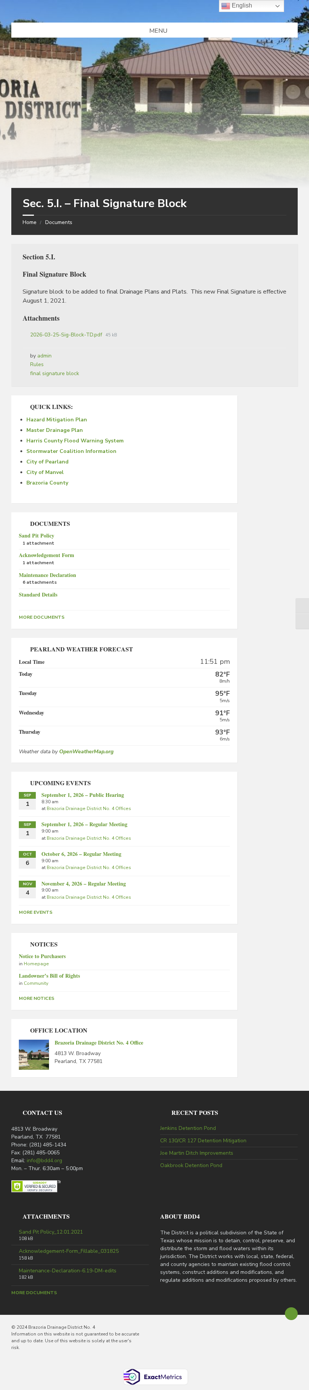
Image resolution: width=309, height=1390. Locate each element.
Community (36, 983)
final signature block (54, 373)
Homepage (36, 964)
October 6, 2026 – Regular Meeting (81, 854)
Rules (37, 364)
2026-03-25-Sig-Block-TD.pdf (67, 334)
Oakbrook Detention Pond (191, 1165)
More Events (35, 912)
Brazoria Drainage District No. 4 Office (99, 1042)
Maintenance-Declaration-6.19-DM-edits (67, 1270)
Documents (58, 222)
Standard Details (38, 594)
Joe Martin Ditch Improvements (196, 1153)
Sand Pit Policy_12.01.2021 (51, 1232)
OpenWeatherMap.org (86, 751)
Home (30, 222)
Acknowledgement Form (46, 555)
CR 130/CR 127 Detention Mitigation (203, 1140)
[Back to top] (291, 1313)
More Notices (36, 998)
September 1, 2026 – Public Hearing (82, 795)
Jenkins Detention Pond (188, 1128)
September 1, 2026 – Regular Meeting (84, 824)
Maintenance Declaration (47, 575)
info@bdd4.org (44, 1160)
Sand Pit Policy (36, 535)
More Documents (41, 617)
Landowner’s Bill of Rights (49, 976)
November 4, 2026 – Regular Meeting (83, 883)
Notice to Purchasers (42, 956)
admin (44, 355)
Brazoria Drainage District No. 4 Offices (89, 809)
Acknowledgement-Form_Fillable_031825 (69, 1251)
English (241, 5)
